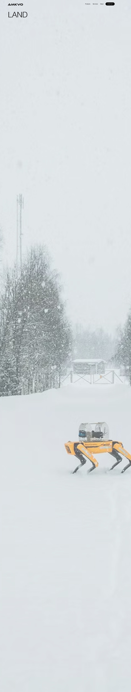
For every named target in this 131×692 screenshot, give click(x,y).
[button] (87, 3)
